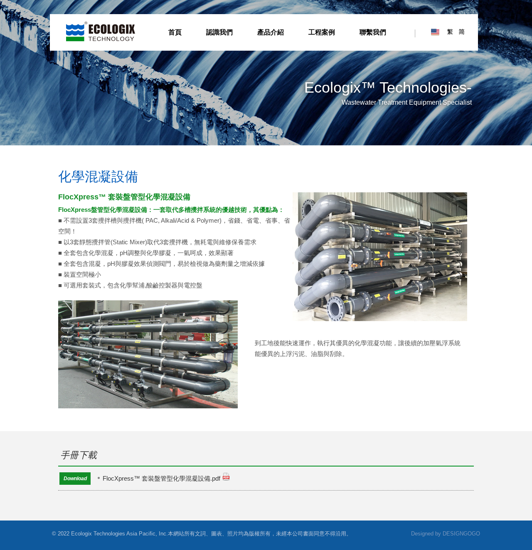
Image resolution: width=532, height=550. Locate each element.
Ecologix (100, 32)
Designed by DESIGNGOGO (445, 533)
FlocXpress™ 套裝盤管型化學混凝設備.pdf (161, 478)
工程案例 (321, 32)
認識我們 (219, 32)
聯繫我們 (373, 32)
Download (75, 478)
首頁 (175, 32)
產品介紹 (270, 32)
